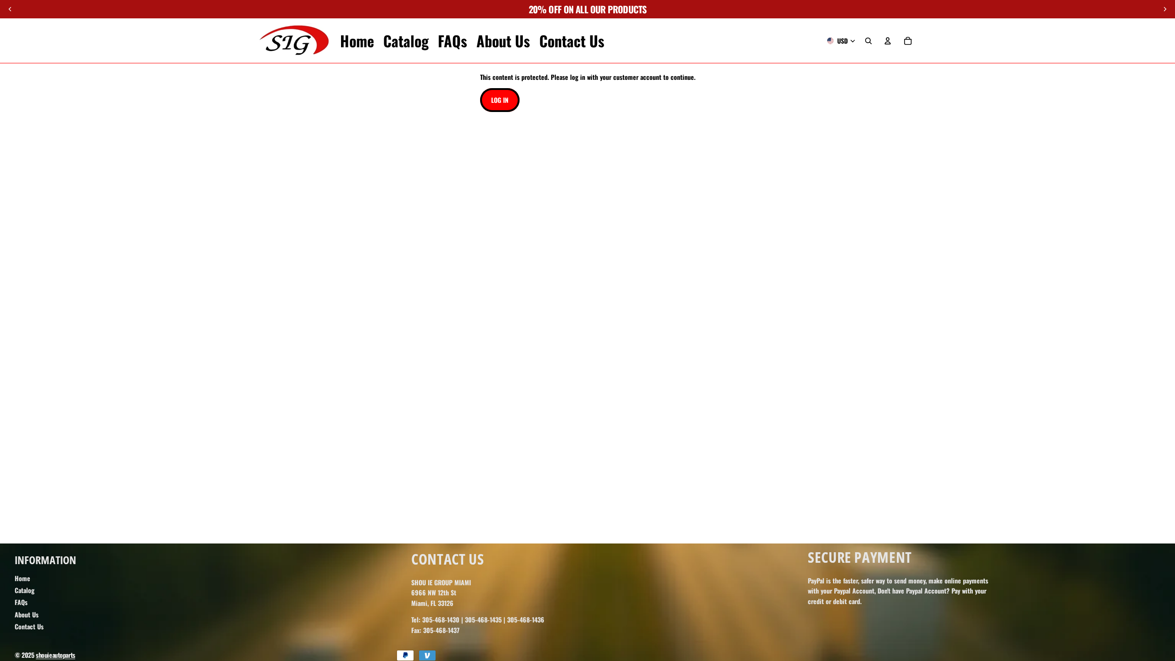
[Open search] (868, 41)
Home (22, 578)
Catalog (24, 590)
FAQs (21, 602)
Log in (500, 100)
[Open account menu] (888, 41)
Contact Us (29, 626)
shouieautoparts (55, 655)
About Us (27, 614)
